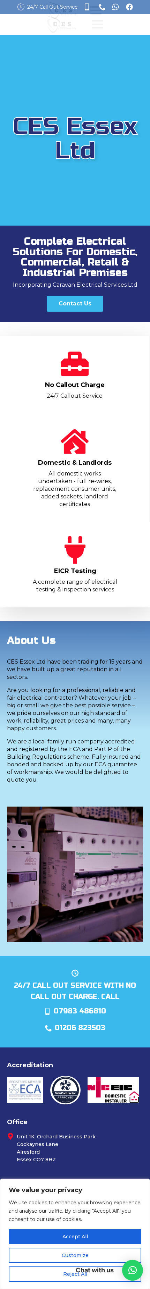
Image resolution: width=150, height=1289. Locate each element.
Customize (75, 1255)
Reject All (75, 1274)
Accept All (75, 1236)
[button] (132, 1270)
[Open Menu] (97, 24)
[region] (75, 1234)
